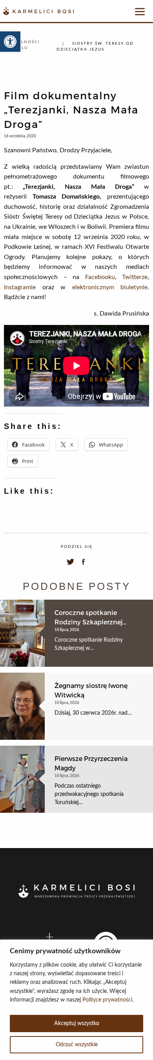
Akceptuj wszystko (76, 1023)
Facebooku (100, 277)
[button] (10, 41)
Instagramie (20, 287)
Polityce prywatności (107, 1000)
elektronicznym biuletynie (110, 287)
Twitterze (135, 277)
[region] (76, 1000)
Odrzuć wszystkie (77, 1044)
